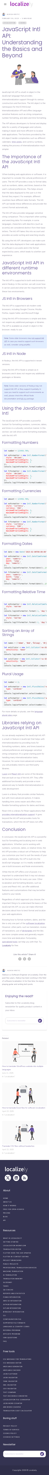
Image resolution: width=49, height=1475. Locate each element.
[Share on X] (24, 958)
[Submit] (40, 1021)
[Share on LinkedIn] (29, 958)
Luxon (4, 774)
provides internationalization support (18, 814)
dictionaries (27, 930)
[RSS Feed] (24, 1178)
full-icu (23, 398)
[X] (8, 1178)
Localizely (33, 1470)
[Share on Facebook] (19, 958)
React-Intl (16, 774)
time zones (17, 141)
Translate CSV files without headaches (18, 1146)
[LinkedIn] (16, 1178)
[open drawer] (5, 4)
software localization (35, 923)
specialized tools (9, 941)
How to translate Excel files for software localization (23, 1108)
